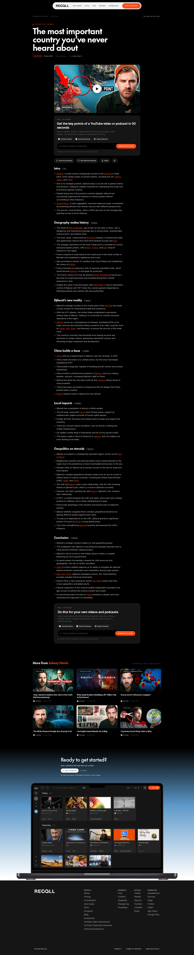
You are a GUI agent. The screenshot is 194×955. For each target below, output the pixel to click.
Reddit (137, 897)
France (117, 177)
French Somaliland (101, 275)
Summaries (89, 918)
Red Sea (108, 174)
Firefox (151, 904)
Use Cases (77, 5)
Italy (105, 248)
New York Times (64, 574)
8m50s (88, 300)
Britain (88, 248)
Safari (150, 907)
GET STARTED (71, 770)
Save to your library (65, 160)
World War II (99, 285)
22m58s (74, 538)
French (91, 238)
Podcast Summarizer (94, 929)
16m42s (78, 403)
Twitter (137, 893)
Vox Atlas (96, 581)
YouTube (138, 904)
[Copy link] (115, 160)
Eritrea (72, 264)
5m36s (94, 223)
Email (136, 911)
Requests (122, 900)
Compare (88, 911)
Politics (54, 16)
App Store (152, 911)
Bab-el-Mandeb (76, 228)
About (87, 893)
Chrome (151, 897)
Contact (121, 897)
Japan (59, 180)
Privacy (118, 949)
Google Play (153, 914)
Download (113, 5)
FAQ (94, 5)
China (69, 180)
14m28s (86, 351)
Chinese (101, 380)
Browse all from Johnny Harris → (147, 663)
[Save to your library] (71, 671)
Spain (73, 328)
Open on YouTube (153, 16)
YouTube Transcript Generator (98, 925)
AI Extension (90, 900)
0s (65, 168)
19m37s (90, 449)
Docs (87, 5)
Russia (60, 394)
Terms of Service (133, 949)
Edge (150, 900)
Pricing (102, 5)
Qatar (65, 481)
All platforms (154, 893)
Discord (138, 900)
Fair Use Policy (153, 949)
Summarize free (126, 146)
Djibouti (60, 174)
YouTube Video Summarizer (97, 922)
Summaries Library (40, 16)
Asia (115, 241)
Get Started (131, 6)
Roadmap (122, 907)
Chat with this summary (88, 160)
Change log (123, 904)
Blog (86, 914)
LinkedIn (138, 907)
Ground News (63, 203)
